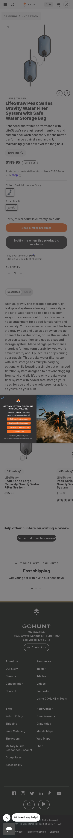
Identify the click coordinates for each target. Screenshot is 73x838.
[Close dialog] (2, 397)
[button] (18, 420)
